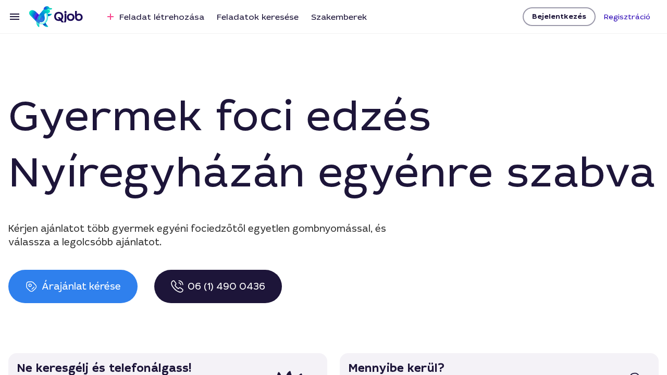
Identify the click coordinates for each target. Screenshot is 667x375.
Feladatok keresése (258, 16)
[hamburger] (14, 16)
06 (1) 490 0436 (226, 286)
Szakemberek (339, 16)
